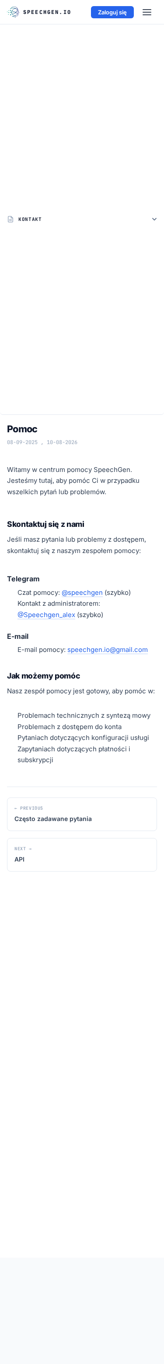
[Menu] (147, 12)
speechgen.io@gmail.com (107, 649)
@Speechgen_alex (46, 615)
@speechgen (82, 592)
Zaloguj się (112, 12)
